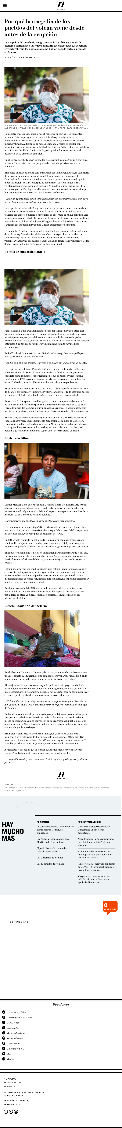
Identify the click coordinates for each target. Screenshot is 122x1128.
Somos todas (13, 1022)
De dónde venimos (15, 1048)
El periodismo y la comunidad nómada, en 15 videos (52, 850)
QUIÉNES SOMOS (12, 1083)
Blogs (9, 1054)
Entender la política (16, 1012)
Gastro (10, 1059)
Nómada (15, 57)
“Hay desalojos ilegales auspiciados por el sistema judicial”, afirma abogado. (96, 842)
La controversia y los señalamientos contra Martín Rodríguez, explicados (55, 829)
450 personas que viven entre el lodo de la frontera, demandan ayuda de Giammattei (94, 879)
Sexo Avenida (13, 1043)
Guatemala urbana (16, 1033)
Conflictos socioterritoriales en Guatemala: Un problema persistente (94, 829)
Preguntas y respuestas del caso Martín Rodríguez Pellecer (53, 840)
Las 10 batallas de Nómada (50, 863)
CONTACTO (9, 1086)
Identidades (13, 1028)
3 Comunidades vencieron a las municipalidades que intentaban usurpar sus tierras (94, 854)
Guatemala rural (15, 1038)
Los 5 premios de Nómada (50, 857)
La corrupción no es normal (19, 1017)
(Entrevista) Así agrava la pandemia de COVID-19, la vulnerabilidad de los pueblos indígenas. (96, 866)
